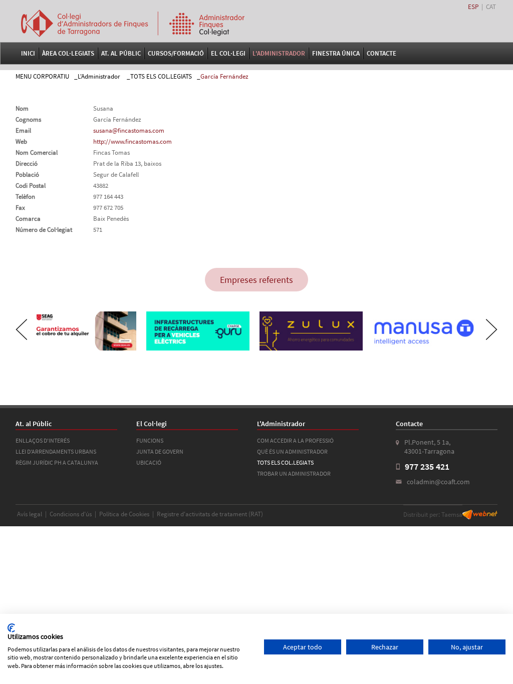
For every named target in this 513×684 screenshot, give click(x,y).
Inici (28, 53)
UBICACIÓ (148, 462)
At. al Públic (121, 53)
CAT (491, 7)
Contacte (381, 53)
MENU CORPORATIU (42, 76)
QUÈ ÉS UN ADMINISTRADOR (292, 451)
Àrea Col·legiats (68, 53)
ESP (473, 7)
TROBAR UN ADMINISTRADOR (294, 473)
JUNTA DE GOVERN (159, 451)
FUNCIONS (149, 440)
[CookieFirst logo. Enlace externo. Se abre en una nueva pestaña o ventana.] (11, 627)
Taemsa (451, 514)
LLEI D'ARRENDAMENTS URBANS (56, 451)
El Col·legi (228, 53)
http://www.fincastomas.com (132, 141)
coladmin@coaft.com (438, 481)
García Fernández (224, 76)
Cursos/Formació (176, 53)
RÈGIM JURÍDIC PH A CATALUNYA (57, 462)
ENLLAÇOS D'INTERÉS (43, 440)
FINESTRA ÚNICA (336, 53)
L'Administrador (278, 53)
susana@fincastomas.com (128, 130)
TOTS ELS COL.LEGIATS (161, 76)
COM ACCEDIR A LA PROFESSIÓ (295, 440)
